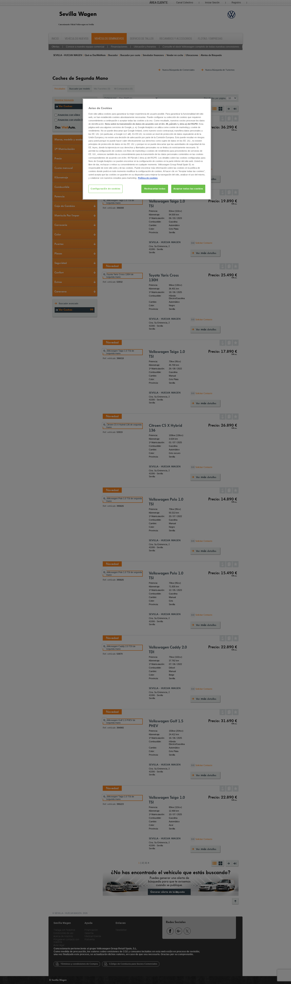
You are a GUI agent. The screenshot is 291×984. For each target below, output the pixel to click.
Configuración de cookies (105, 188)
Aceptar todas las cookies (188, 188)
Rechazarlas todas (154, 188)
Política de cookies (148, 178)
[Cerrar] (205, 103)
